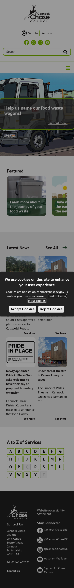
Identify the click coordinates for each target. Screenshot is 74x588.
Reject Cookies (51, 309)
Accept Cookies (23, 309)
